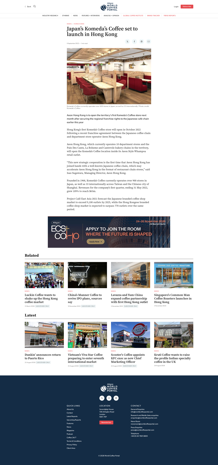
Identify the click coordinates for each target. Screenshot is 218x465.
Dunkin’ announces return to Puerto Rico (43, 356)
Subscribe (187, 6)
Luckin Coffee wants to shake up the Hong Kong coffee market (41, 298)
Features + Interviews (91, 16)
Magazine (70, 430)
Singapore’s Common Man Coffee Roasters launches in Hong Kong (173, 298)
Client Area (71, 448)
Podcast (70, 434)
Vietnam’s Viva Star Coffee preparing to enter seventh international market (86, 358)
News (75, 16)
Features (70, 423)
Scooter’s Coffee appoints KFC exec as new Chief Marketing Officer (128, 358)
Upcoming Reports (74, 420)
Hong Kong (79, 24)
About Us (70, 409)
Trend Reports (170, 16)
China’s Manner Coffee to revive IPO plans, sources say (85, 298)
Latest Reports (72, 416)
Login (176, 7)
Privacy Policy (72, 444)
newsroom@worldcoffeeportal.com (144, 424)
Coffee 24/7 (71, 437)
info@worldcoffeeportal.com (142, 412)
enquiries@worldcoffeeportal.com (144, 418)
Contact (70, 413)
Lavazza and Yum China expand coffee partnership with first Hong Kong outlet (129, 298)
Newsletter (106, 422)
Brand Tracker (153, 16)
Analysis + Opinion (111, 16)
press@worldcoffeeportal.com (142, 430)
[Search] (34, 6)
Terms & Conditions (74, 441)
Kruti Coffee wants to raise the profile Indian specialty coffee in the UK (172, 358)
